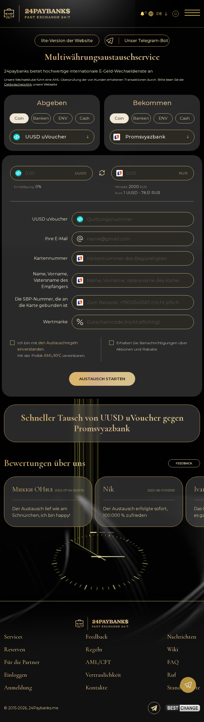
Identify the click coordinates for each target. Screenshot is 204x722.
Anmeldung (18, 687)
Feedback (97, 636)
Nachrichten (181, 636)
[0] (142, 14)
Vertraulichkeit (103, 674)
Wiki (172, 649)
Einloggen (15, 674)
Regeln (94, 649)
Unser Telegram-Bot (146, 40)
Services (13, 636)
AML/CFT (98, 662)
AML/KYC (52, 355)
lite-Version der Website (67, 40)
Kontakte (96, 687)
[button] (93, 532)
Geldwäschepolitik (18, 84)
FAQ (173, 662)
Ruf (171, 674)
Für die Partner (22, 662)
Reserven (14, 649)
